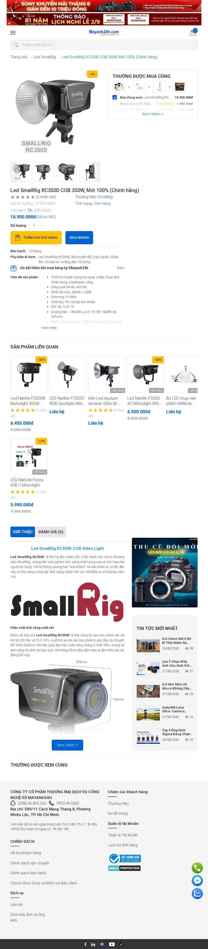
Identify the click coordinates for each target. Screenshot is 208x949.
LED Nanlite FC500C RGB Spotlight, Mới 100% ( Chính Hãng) (67, 401)
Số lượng (18, 225)
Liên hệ (16, 904)
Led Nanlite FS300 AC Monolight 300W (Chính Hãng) (144, 401)
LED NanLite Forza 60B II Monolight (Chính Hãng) (26, 482)
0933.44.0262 (68, 803)
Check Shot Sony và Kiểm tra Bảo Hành (43, 883)
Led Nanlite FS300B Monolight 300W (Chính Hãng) (27, 401)
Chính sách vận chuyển (29, 863)
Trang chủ (18, 57)
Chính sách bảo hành (28, 873)
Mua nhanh (79, 237)
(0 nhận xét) (46, 197)
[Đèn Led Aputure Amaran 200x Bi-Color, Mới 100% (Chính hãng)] (106, 374)
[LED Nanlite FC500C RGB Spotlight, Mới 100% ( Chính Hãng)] (67, 374)
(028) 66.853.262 (32, 803)
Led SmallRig (44, 57)
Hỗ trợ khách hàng (25, 853)
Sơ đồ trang (118, 813)
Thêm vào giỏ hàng (40, 237)
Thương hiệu (118, 803)
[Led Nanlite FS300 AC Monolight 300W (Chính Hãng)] (145, 374)
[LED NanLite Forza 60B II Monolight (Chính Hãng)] (28, 456)
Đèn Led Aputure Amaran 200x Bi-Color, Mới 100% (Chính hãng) (103, 401)
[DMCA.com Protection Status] (124, 868)
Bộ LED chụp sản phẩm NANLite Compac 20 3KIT (181, 401)
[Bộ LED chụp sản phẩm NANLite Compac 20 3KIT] (184, 374)
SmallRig (105, 197)
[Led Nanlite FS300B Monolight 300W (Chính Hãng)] (28, 374)
